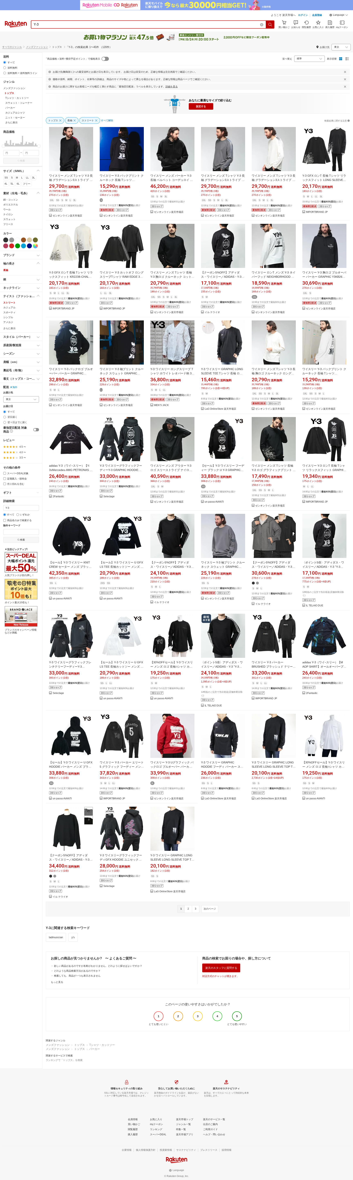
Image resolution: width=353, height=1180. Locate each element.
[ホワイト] (17, 240)
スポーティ (9, 312)
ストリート (9, 302)
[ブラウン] (23, 240)
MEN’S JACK (161, 405)
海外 (14, 387)
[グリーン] (17, 245)
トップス (79, 1044)
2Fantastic (58, 496)
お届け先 (8, 392)
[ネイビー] (29, 245)
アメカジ (8, 322)
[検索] (270, 24)
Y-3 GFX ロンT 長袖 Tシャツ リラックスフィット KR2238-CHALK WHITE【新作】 (71, 277)
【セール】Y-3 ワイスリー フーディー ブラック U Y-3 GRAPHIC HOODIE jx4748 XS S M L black (222, 470)
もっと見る (57, 982)
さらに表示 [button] (11, 122)
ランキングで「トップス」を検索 (64, 1060)
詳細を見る (171, 86)
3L (33, 177)
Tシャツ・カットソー (102, 1044)
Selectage (109, 496)
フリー (26, 183)
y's (73, 937)
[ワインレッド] (5, 245)
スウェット (9, 219)
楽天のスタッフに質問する (221, 967)
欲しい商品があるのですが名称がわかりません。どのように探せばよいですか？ (98, 966)
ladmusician (56, 937)
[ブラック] (5, 240)
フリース (8, 224)
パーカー (94, 1049)
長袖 (5, 270)
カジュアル (9, 307)
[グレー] (11, 240)
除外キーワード (11, 525)
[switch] (36, 429)
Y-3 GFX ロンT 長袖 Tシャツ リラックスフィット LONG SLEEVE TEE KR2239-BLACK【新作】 (324, 180)
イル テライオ (212, 312)
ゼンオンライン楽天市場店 (67, 215)
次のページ (210, 908)
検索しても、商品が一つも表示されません (77, 975)
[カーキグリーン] (35, 240)
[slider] (3, 146)
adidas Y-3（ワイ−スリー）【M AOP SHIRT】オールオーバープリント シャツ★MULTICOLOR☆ (324, 667)
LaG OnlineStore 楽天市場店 (220, 409)
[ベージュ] (29, 240)
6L (18, 183)
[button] (338, 15)
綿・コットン (10, 199)
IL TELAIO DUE (314, 605)
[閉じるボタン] (345, 72)
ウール (7, 209)
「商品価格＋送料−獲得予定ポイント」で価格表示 (72, 58)
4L (5, 183)
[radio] (4, 62)
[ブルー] (23, 245)
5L (12, 183)
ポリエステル (10, 204)
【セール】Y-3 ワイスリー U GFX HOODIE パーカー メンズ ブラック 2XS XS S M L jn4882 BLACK (70, 767)
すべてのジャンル (12, 47)
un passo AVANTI (214, 502)
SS (6, 177)
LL (27, 177)
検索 (22, 160)
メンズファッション (37, 47)
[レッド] (11, 245)
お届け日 (8, 406)
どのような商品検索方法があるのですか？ (77, 970)
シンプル (8, 317)
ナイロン (8, 214)
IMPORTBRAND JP (317, 212)
